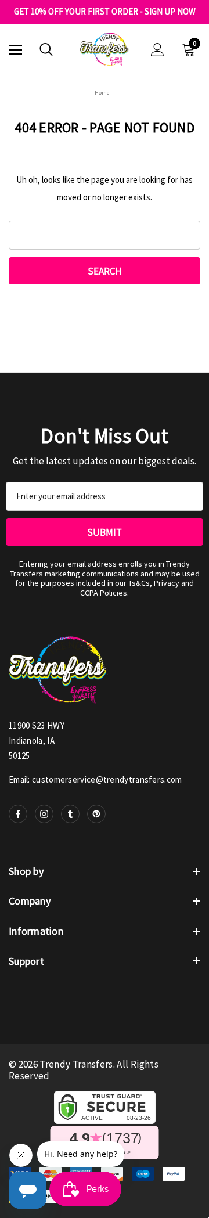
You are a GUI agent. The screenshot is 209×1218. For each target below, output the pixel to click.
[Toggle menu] (15, 49)
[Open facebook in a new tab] (18, 814)
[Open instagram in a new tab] (44, 814)
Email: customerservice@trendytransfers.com (95, 779)
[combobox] (104, 235)
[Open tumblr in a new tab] (70, 814)
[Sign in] (157, 49)
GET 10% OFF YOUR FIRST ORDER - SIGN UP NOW (105, 11)
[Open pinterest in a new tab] (96, 814)
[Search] (46, 49)
